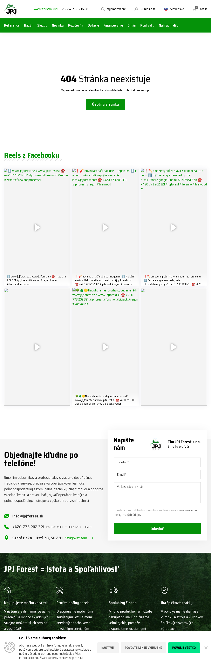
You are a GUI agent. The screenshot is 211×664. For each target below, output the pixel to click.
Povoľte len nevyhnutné (143, 647)
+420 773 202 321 (45, 9)
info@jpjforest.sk (27, 516)
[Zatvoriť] (205, 648)
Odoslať (157, 529)
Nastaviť (108, 647)
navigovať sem (76, 538)
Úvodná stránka (105, 104)
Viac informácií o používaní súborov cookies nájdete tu (51, 655)
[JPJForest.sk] (10, 9)
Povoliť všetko (184, 647)
